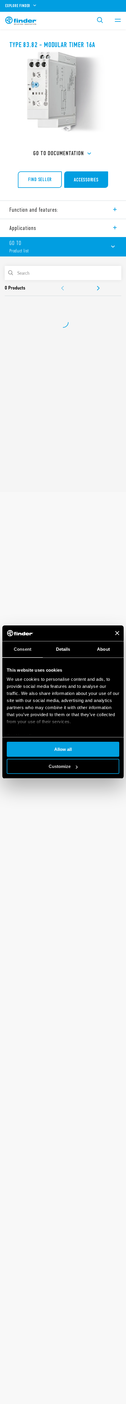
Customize (60, 766)
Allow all (63, 749)
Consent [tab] (22, 649)
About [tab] (103, 649)
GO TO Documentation (58, 153)
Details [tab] (63, 649)
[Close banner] (117, 633)
